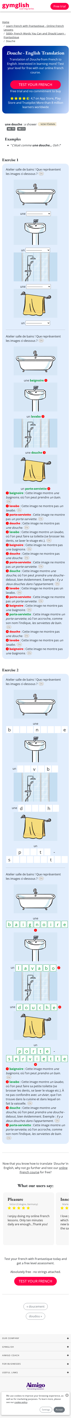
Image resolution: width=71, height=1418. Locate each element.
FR (13, 128)
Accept (59, 1409)
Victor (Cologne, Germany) (23, 1204)
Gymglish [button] (8, 1346)
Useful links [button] (10, 1372)
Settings (46, 1409)
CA (23, 128)
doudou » (35, 1316)
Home (5, 22)
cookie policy (20, 1402)
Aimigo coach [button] (10, 1355)
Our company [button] (10, 1338)
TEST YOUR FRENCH (35, 84)
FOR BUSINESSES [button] (11, 1363)
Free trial (60, 6)
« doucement (36, 1306)
